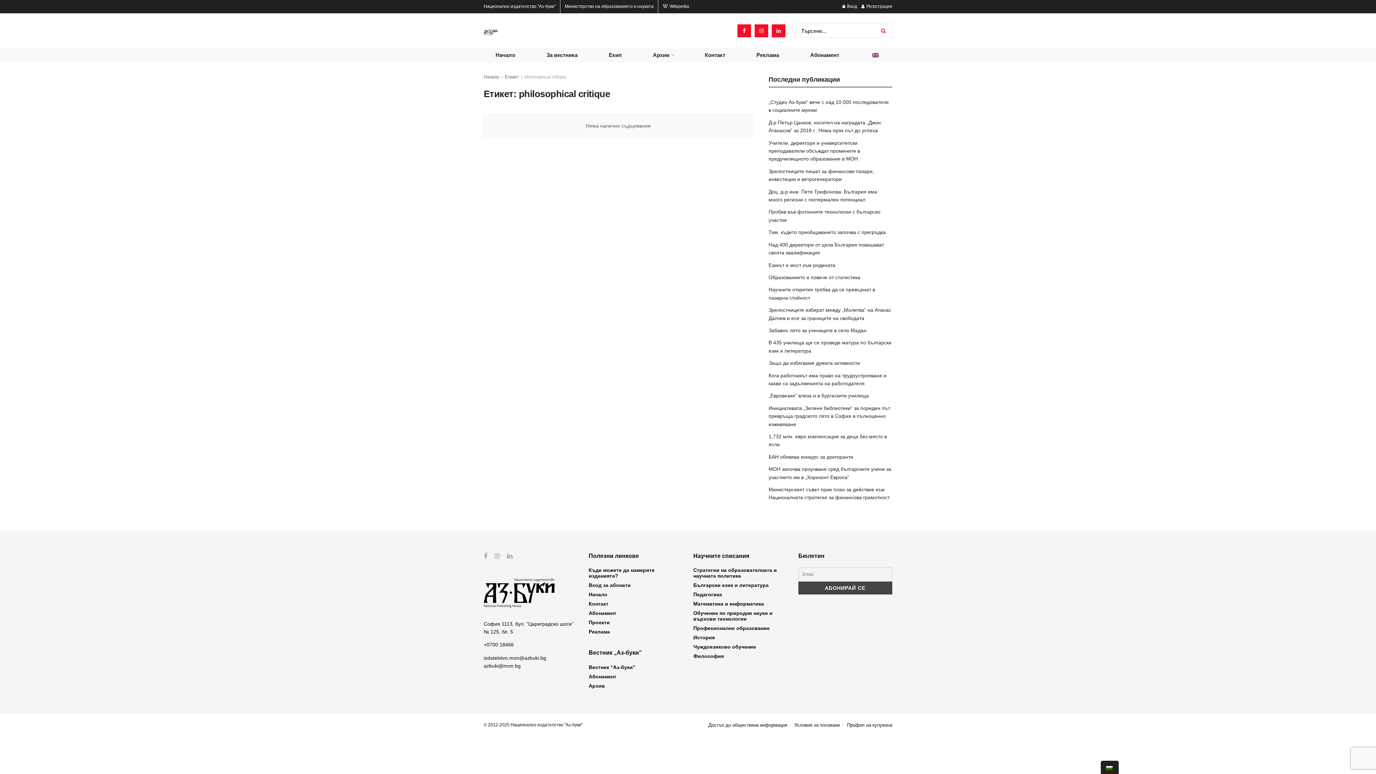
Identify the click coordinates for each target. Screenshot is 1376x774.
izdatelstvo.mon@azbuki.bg (515, 658)
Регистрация (878, 6)
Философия (708, 656)
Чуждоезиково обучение (724, 647)
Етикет (512, 77)
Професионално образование (731, 628)
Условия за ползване (817, 725)
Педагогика (707, 594)
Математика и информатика (728, 604)
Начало (505, 55)
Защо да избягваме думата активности (814, 363)
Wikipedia (679, 6)
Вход (851, 6)
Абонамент (824, 55)
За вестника (562, 55)
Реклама (767, 55)
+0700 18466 (499, 645)
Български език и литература (731, 585)
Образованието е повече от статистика (814, 277)
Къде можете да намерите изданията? (622, 573)
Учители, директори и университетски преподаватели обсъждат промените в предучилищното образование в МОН (814, 151)
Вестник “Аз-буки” (612, 667)
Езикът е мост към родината (802, 265)
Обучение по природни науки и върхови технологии (733, 616)
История (704, 637)
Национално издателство (520, 6)
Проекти (599, 622)
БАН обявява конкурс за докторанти (811, 457)
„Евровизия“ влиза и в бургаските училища (819, 395)
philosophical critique (545, 77)
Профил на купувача (869, 725)
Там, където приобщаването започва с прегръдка (827, 232)
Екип (615, 55)
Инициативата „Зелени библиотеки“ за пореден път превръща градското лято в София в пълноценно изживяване (829, 416)
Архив (661, 55)
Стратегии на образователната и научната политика (735, 573)
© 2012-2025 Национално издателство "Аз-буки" (533, 724)
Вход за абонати (610, 585)
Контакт (715, 55)
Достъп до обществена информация (747, 725)
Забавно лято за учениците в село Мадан (817, 330)
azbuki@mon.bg (502, 666)
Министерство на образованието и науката (609, 6)
